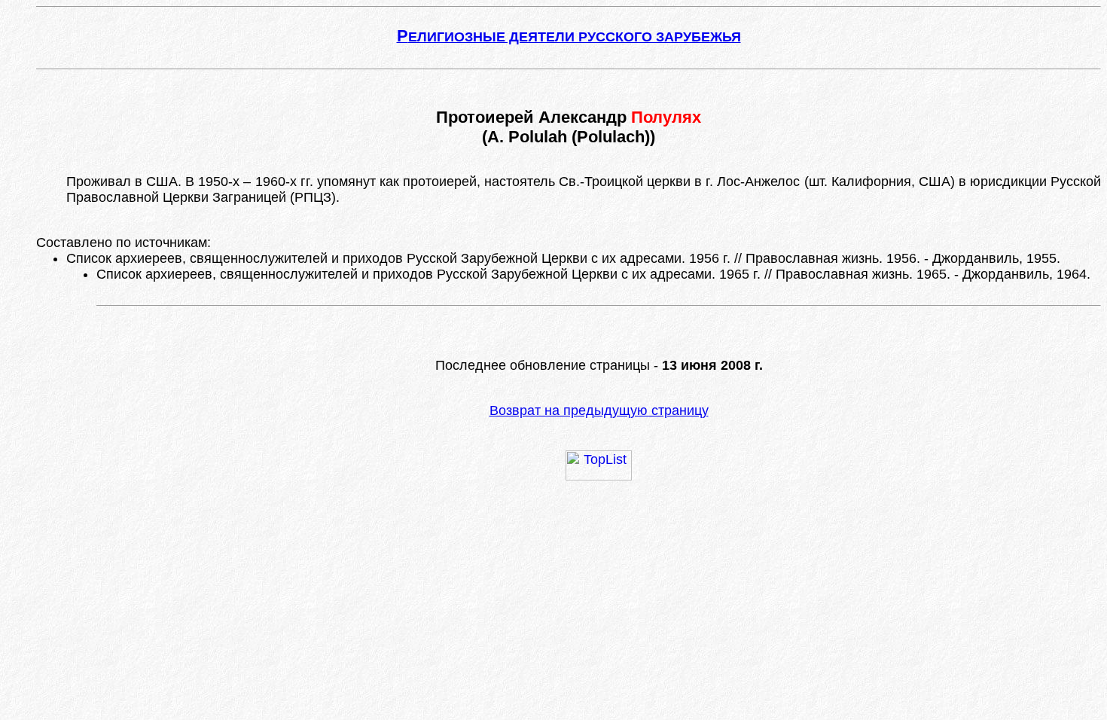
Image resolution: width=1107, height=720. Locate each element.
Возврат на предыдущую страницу (599, 410)
